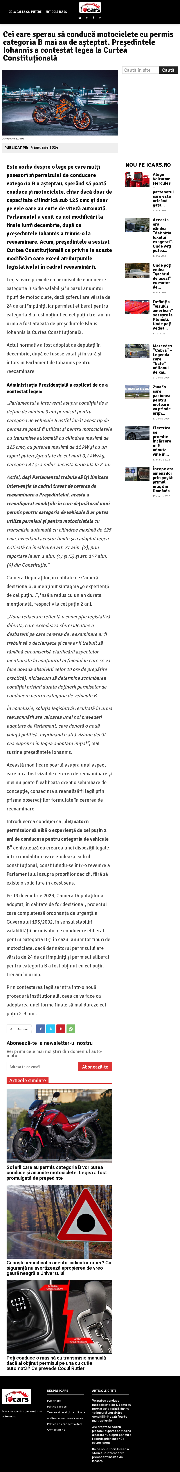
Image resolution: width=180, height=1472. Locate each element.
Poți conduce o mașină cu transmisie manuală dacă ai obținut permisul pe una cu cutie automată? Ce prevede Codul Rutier (56, 1363)
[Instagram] (100, 18)
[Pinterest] (60, 1028)
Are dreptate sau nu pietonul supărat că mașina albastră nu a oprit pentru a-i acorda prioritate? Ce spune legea (112, 1435)
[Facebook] (93, 18)
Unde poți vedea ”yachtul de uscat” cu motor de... (162, 276)
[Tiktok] (86, 18)
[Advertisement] (151, 103)
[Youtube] (79, 18)
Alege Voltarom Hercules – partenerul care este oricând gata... (163, 190)
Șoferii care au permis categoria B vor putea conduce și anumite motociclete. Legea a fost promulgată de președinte (57, 1173)
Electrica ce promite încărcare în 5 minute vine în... (162, 441)
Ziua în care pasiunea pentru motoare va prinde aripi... (162, 400)
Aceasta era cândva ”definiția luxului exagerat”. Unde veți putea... (163, 235)
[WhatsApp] (71, 1028)
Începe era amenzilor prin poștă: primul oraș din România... (163, 480)
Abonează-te (95, 1067)
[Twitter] (50, 1028)
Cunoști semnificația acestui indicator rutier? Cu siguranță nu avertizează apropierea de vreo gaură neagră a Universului (59, 1268)
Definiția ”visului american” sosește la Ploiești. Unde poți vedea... (163, 315)
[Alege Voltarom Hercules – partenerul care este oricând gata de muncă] (137, 179)
